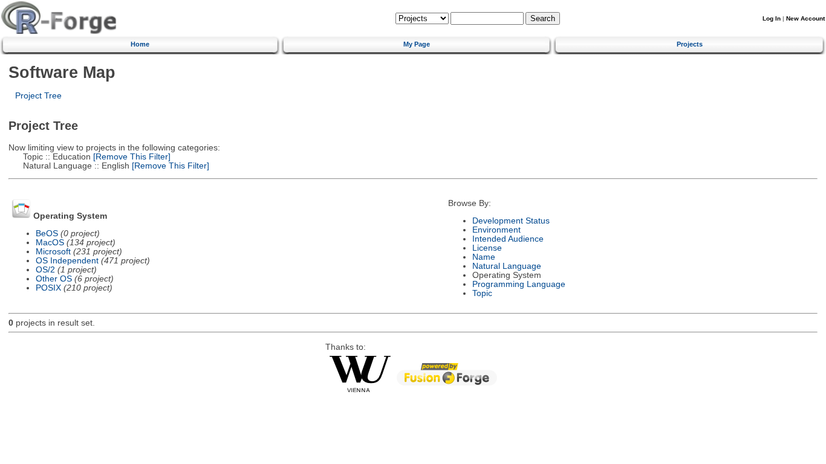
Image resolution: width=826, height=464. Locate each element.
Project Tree (38, 95)
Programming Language (518, 284)
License (487, 248)
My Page (416, 44)
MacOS (50, 242)
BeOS (47, 233)
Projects (690, 44)
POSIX (48, 287)
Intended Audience (508, 238)
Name (483, 257)
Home (140, 44)
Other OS (54, 278)
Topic (482, 293)
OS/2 (45, 269)
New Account (805, 18)
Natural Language (506, 266)
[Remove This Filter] (131, 156)
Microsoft (53, 251)
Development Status (511, 220)
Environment (496, 229)
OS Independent (67, 260)
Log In (772, 18)
